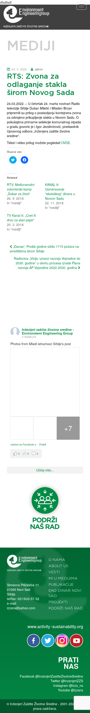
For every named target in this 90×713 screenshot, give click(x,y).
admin (39, 69)
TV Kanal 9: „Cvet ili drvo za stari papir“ (21, 217)
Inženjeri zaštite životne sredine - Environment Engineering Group (48, 331)
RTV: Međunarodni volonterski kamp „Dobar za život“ (20, 189)
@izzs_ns (76, 685)
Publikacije (61, 584)
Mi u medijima (63, 578)
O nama (56, 560)
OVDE (65, 142)
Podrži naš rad (65, 608)
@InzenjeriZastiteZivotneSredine (59, 676)
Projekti (58, 602)
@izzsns (77, 690)
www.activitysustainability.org (55, 626)
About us (58, 566)
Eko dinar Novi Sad (64, 593)
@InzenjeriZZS (72, 680)
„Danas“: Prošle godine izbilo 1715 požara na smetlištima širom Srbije (44, 248)
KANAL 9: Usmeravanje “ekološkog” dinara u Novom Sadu (60, 191)
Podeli (42, 444)
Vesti (54, 572)
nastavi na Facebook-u (23, 444)
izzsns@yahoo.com (21, 608)
